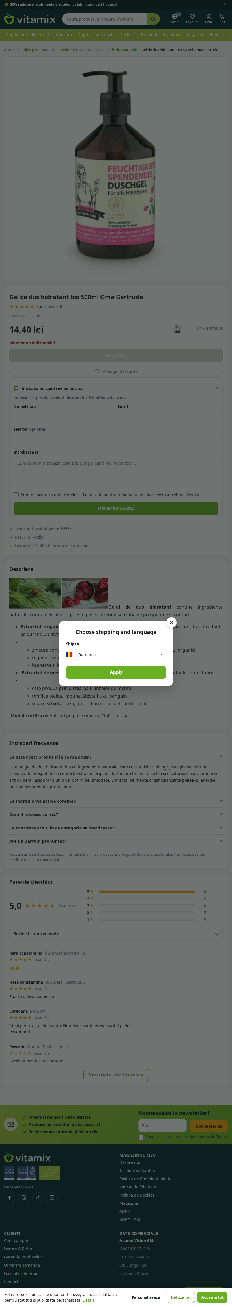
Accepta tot (212, 1297)
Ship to (72, 643)
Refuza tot (181, 1297)
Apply (116, 672)
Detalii (88, 1300)
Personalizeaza (146, 1297)
